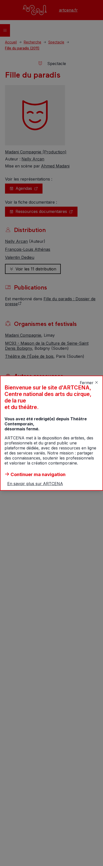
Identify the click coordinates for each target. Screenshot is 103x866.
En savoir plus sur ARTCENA (35, 483)
